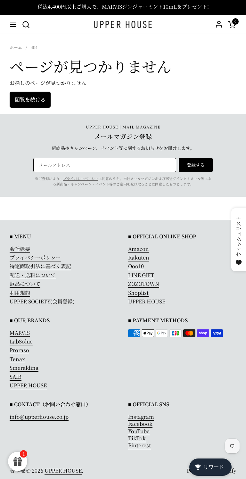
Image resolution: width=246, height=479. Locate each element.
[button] (26, 25)
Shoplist (138, 292)
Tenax (17, 359)
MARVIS (20, 332)
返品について (25, 283)
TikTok (137, 438)
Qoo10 (136, 266)
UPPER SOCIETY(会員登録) (42, 301)
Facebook (140, 423)
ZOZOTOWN (143, 283)
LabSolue (21, 341)
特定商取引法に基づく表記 (40, 266)
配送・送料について (33, 275)
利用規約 (20, 292)
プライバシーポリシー (80, 178)
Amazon (138, 248)
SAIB (15, 376)
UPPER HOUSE (146, 301)
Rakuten (138, 257)
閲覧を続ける (30, 99)
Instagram (141, 416)
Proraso (19, 350)
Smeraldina (24, 367)
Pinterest (139, 445)
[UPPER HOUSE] (123, 24)
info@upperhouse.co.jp (39, 416)
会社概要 (20, 248)
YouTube (139, 431)
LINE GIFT (141, 275)
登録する (196, 164)
